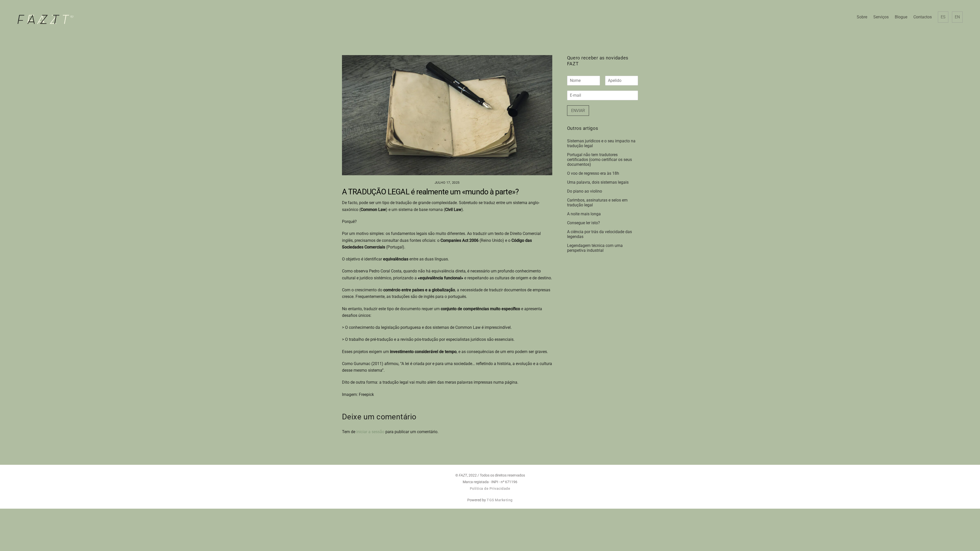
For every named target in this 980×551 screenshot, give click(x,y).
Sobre (862, 17)
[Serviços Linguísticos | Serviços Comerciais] (45, 22)
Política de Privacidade (490, 488)
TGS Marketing (500, 500)
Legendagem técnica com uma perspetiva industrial (595, 248)
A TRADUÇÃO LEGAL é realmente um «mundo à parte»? (430, 191)
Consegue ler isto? (583, 222)
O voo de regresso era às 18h (593, 173)
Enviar (578, 110)
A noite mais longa (584, 213)
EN (957, 17)
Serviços (881, 17)
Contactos (922, 17)
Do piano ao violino (584, 191)
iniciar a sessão (370, 431)
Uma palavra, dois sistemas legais (598, 182)
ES (943, 17)
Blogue (901, 17)
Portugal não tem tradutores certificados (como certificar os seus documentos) (599, 159)
